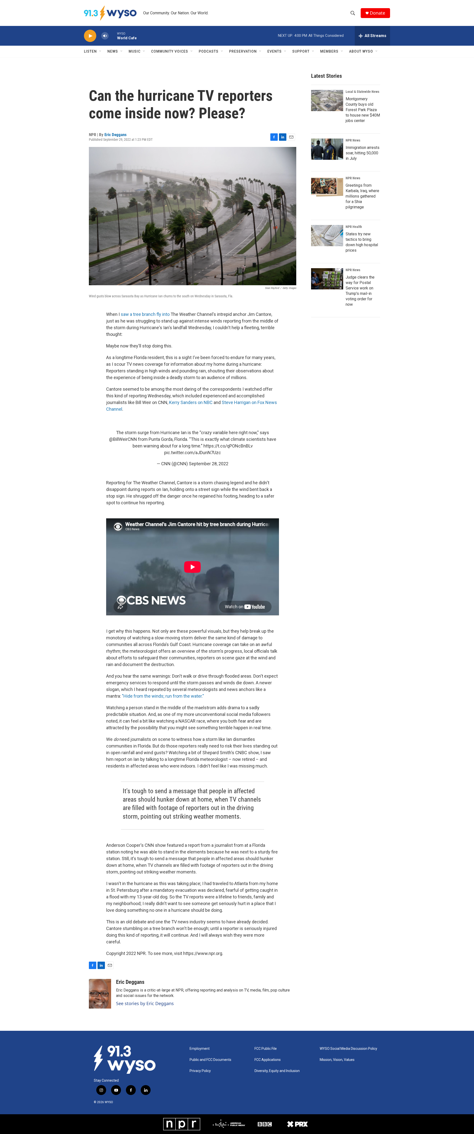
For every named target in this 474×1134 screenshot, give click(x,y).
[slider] (113, 35)
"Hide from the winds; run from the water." (162, 696)
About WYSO (361, 51)
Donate (377, 13)
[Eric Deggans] (100, 994)
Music (134, 51)
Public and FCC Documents (210, 1060)
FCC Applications (268, 1060)
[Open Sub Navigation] (100, 51)
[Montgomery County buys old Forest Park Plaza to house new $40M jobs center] (327, 100)
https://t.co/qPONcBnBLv (228, 445)
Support (301, 51)
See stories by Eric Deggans (145, 1003)
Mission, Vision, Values (337, 1060)
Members (329, 51)
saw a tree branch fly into (145, 314)
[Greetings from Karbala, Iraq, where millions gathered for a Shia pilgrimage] (327, 187)
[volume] (105, 35)
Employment (200, 1049)
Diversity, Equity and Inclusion (277, 1071)
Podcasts (208, 51)
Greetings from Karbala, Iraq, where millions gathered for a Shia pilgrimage (362, 196)
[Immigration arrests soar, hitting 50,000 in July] (327, 149)
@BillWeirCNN (123, 439)
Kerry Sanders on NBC (191, 402)
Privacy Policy (200, 1071)
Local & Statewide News (362, 92)
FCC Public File (266, 1049)
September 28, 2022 (208, 463)
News (112, 51)
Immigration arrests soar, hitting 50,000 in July (362, 153)
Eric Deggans (115, 134)
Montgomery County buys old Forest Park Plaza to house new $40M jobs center (363, 110)
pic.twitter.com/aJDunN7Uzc (192, 452)
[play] (90, 36)
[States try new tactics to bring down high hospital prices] (327, 235)
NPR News (353, 140)
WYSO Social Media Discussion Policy (348, 1049)
